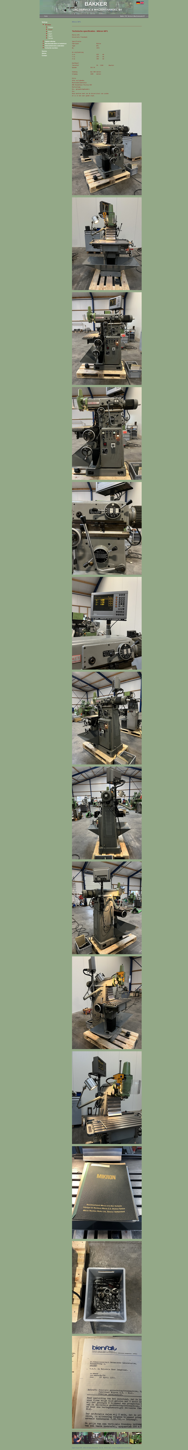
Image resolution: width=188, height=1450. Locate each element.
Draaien (50, 27)
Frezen (50, 29)
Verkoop (44, 22)
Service (44, 51)
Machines (48, 25)
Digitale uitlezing (50, 41)
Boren (50, 31)
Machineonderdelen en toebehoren (55, 43)
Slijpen (50, 36)
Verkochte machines (51, 48)
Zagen (50, 34)
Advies (44, 53)
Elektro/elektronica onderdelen (54, 46)
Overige (50, 38)
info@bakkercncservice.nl (124, 1448)
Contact (44, 55)
